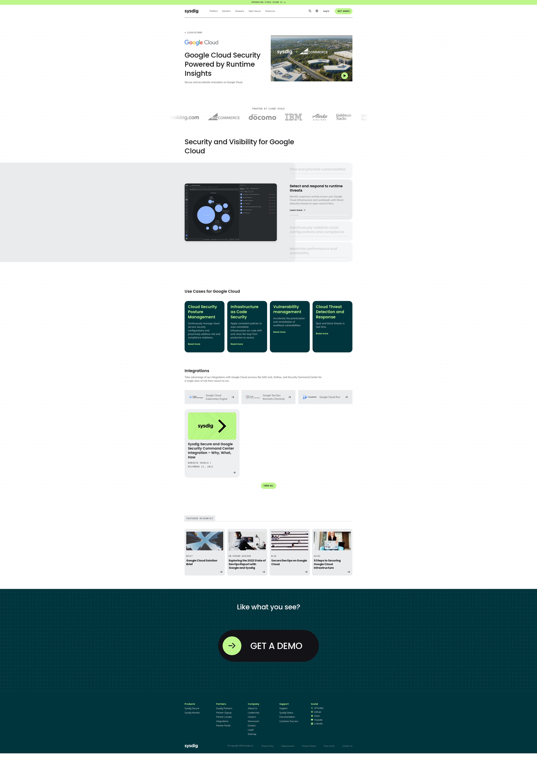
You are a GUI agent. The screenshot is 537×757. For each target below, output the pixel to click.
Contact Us (347, 746)
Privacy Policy (267, 746)
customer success (288, 721)
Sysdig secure (192, 708)
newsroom (253, 721)
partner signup (223, 712)
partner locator (224, 716)
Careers (252, 716)
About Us (252, 708)
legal (251, 729)
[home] (191, 11)
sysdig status (286, 712)
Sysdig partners (224, 708)
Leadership (253, 712)
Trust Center (329, 746)
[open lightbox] (311, 58)
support (283, 708)
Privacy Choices (309, 746)
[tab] (318, 170)
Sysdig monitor (192, 712)
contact (251, 725)
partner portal (223, 725)
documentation (287, 716)
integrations (222, 721)
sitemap (252, 734)
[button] (213, 11)
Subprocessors (287, 746)
